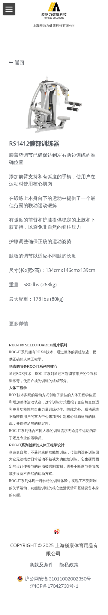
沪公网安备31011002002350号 (58, 578)
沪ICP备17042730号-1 (54, 585)
